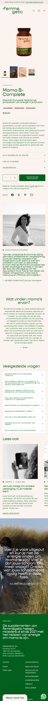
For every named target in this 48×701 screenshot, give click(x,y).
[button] (15, 697)
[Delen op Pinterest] (25, 195)
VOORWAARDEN (32, 680)
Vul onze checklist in (34, 2)
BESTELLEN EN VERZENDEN (31, 671)
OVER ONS (7, 670)
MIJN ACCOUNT (32, 666)
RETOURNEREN (32, 676)
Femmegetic (8, 85)
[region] (24, 323)
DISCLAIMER (30, 687)
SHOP (5, 666)
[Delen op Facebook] (12, 195)
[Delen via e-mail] (31, 195)
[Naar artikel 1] (5, 72)
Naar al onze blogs (11, 513)
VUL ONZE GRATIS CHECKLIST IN (24, 583)
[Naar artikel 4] (31, 72)
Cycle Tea (34, 186)
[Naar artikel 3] (22, 72)
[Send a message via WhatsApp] (43, 696)
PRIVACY (29, 684)
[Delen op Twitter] (18, 195)
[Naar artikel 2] (14, 72)
